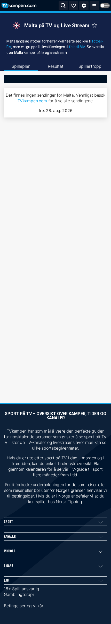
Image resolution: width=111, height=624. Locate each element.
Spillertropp (89, 66)
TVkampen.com (32, 100)
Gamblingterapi (19, 594)
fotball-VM (77, 47)
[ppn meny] (94, 5)
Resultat (56, 66)
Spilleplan (21, 66)
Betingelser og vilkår (23, 605)
